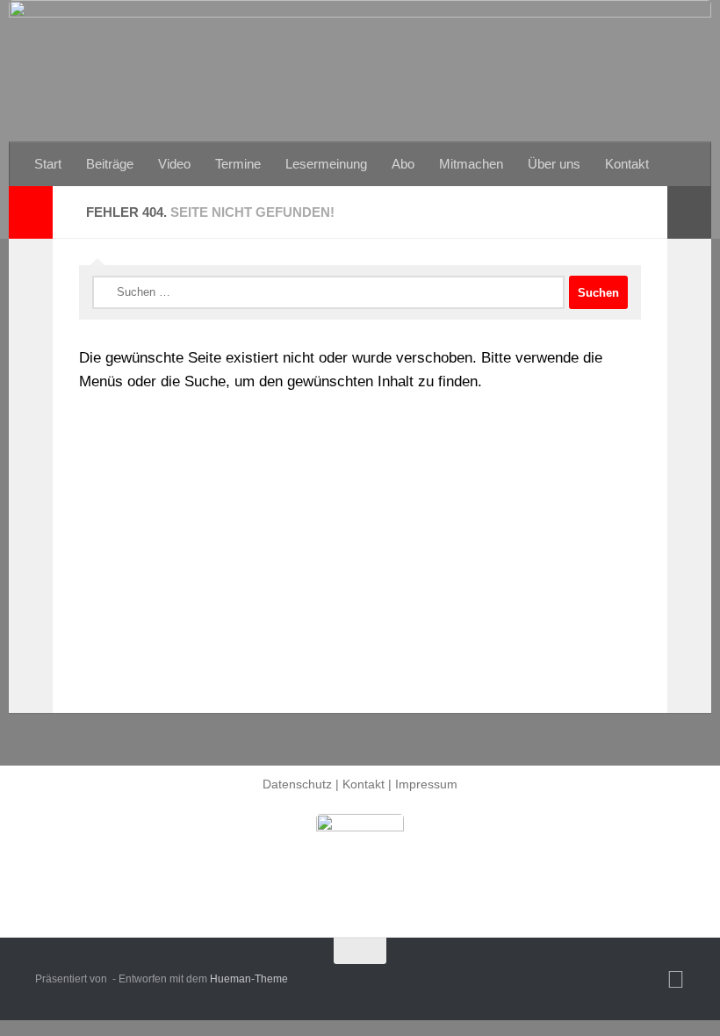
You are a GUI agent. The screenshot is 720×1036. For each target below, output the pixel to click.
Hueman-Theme (249, 979)
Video (174, 163)
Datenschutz (297, 784)
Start (47, 163)
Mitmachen (471, 163)
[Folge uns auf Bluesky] (675, 980)
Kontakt (627, 163)
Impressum (426, 784)
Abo (403, 163)
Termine (238, 163)
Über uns (554, 163)
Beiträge (109, 163)
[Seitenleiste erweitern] (31, 212)
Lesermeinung (326, 163)
